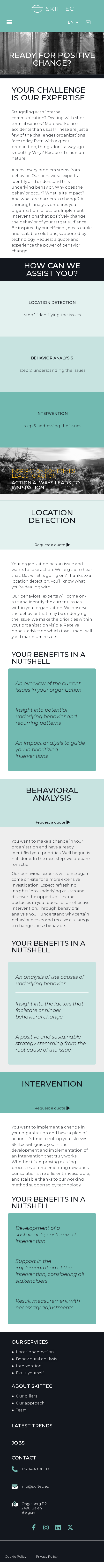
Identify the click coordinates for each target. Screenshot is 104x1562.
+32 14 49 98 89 (35, 1469)
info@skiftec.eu (35, 1486)
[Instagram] (46, 1527)
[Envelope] (88, 22)
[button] (9, 22)
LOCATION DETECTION (52, 516)
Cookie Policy (15, 1556)
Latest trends (32, 1426)
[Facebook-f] (34, 1527)
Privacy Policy (47, 1556)
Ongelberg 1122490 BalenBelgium (34, 1508)
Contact (24, 1458)
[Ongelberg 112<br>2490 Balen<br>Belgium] (15, 1504)
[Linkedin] (58, 1527)
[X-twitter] (70, 1527)
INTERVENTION (52, 1083)
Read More (52, 307)
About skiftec (32, 1386)
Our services (30, 1342)
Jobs (18, 1443)
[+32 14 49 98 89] (15, 1469)
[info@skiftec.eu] (15, 1487)
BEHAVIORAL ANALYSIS (52, 794)
